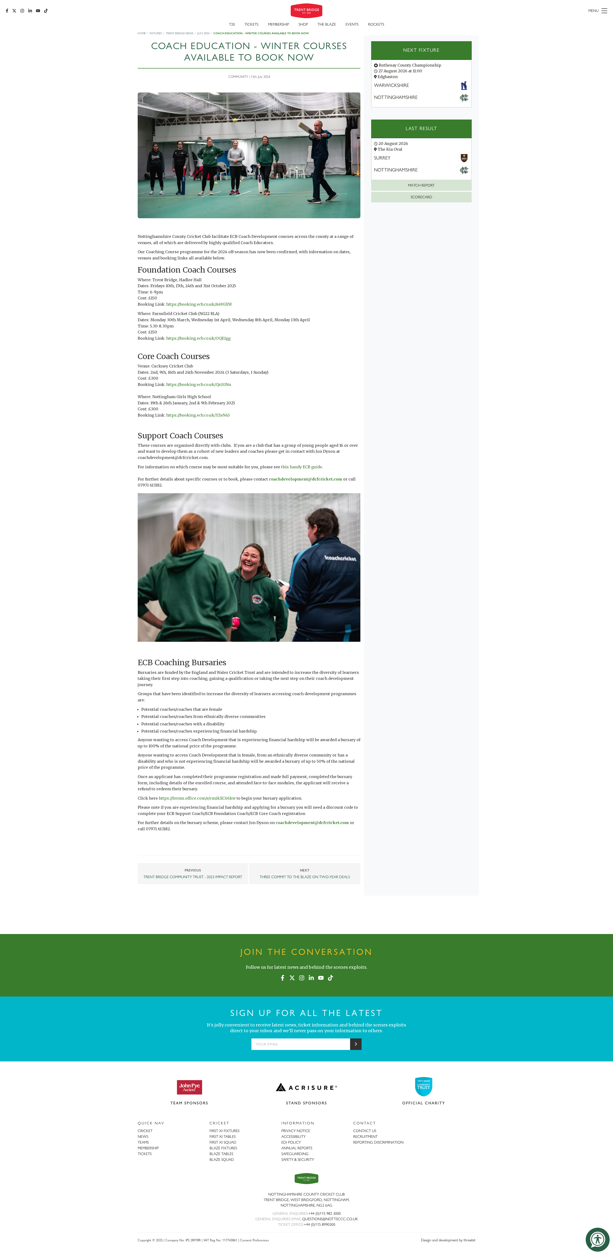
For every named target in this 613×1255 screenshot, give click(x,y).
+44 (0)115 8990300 (319, 1224)
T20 (232, 24)
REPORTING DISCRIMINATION (378, 1142)
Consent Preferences (254, 1240)
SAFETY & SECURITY (297, 1159)
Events (352, 24)
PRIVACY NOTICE (295, 1131)
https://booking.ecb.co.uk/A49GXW (199, 304)
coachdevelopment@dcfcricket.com (305, 479)
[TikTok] (46, 11)
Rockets (376, 24)
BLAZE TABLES (221, 1154)
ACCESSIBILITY (293, 1136)
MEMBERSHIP (148, 1148)
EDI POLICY (291, 1142)
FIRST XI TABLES (223, 1136)
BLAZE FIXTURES (223, 1148)
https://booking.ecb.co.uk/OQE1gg (198, 338)
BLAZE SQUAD (222, 1159)
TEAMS (143, 1142)
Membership (278, 24)
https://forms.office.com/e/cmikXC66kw (197, 798)
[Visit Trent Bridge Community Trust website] (423, 1087)
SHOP (303, 24)
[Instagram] (22, 11)
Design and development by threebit (448, 1240)
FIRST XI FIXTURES (224, 1131)
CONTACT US (364, 1131)
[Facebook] (7, 11)
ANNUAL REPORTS (296, 1148)
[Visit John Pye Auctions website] (189, 1087)
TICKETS (145, 1154)
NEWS (143, 1136)
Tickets (251, 24)
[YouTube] (38, 11)
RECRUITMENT (365, 1136)
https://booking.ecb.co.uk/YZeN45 (198, 415)
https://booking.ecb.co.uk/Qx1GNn (198, 384)
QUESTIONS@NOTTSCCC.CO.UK (330, 1219)
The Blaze (327, 24)
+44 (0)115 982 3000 (324, 1213)
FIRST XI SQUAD (223, 1142)
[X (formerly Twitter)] (14, 11)
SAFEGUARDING (295, 1154)
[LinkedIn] (30, 11)
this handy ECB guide (301, 466)
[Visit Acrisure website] (306, 1087)
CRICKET (145, 1131)
